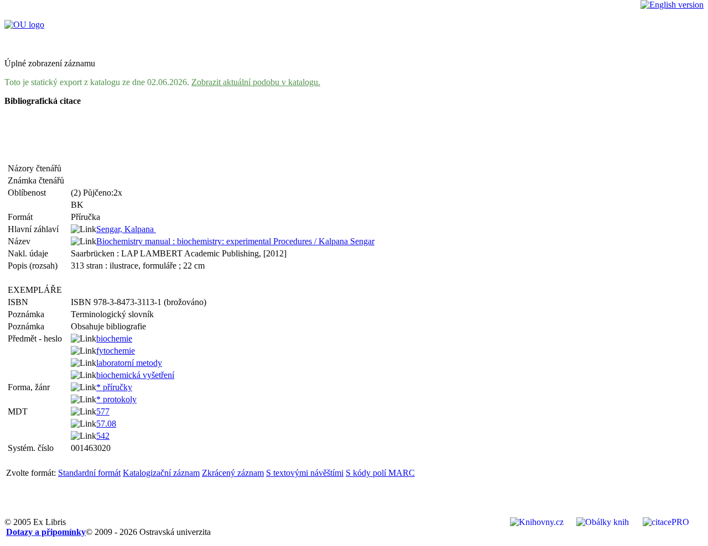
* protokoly (116, 399)
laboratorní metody (129, 363)
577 (103, 411)
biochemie (114, 338)
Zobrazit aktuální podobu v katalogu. (255, 82)
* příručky (114, 387)
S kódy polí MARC (380, 472)
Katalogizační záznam (161, 472)
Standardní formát (89, 472)
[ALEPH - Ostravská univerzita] (24, 24)
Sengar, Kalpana (126, 229)
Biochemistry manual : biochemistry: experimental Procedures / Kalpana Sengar (235, 241)
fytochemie (115, 350)
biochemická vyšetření (135, 375)
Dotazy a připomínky (46, 532)
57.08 (106, 423)
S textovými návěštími (304, 472)
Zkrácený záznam (233, 472)
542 (103, 435)
